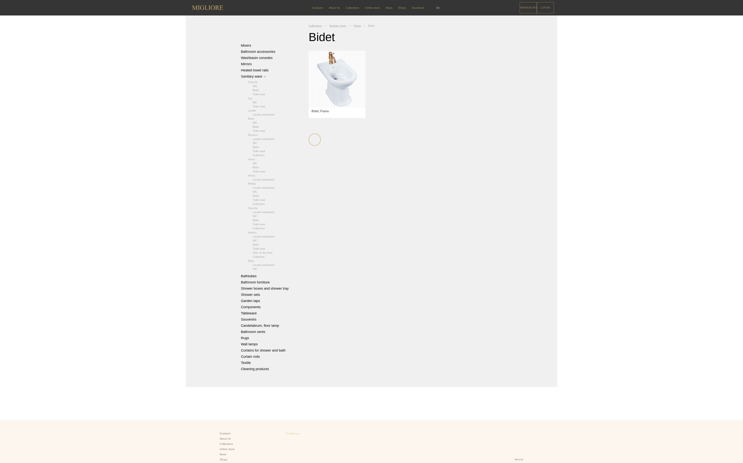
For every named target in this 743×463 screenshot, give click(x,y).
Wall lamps (249, 344)
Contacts (317, 7)
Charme (253, 82)
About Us (334, 7)
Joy (250, 98)
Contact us (292, 433)
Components (251, 307)
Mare (251, 118)
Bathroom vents (253, 332)
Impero (252, 232)
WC (255, 86)
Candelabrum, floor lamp (260, 325)
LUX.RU (545, 7)
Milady (252, 183)
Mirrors (246, 64)
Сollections (352, 7)
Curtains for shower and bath (263, 350)
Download (418, 7)
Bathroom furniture (256, 282)
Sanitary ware (252, 76)
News (389, 7)
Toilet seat (259, 94)
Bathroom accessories (258, 51)
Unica (251, 159)
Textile (246, 363)
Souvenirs (249, 319)
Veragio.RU (528, 7)
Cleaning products (255, 369)
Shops (402, 7)
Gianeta (253, 208)
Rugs (245, 338)
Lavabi (252, 110)
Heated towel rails (255, 70)
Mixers (246, 45)
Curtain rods (250, 356)
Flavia (357, 25)
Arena (251, 175)
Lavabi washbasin (264, 114)
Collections (315, 25)
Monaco (253, 135)
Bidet (256, 90)
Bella (251, 260)
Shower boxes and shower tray (265, 288)
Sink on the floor (263, 252)
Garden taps (250, 301)
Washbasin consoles (257, 58)
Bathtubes (249, 276)
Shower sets (251, 294)
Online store (372, 7)
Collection (259, 155)
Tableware (249, 313)
